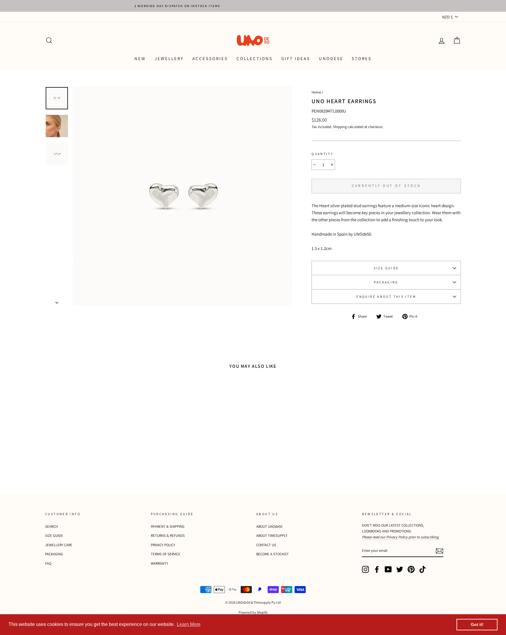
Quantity (322, 154)
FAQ (48, 563)
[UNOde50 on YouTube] (388, 569)
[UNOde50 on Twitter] (399, 569)
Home (316, 92)
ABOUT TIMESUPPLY (271, 535)
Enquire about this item (386, 296)
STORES (362, 58)
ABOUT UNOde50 (269, 526)
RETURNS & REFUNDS (168, 535)
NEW (140, 58)
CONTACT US (266, 544)
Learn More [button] (189, 624)
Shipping (340, 126)
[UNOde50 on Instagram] (365, 569)
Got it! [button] (477, 624)
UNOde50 (331, 58)
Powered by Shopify (253, 612)
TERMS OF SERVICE (165, 553)
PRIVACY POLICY (163, 544)
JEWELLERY (169, 58)
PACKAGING (386, 282)
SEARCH (51, 526)
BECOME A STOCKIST (272, 553)
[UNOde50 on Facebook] (376, 569)
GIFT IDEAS (295, 58)
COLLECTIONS (255, 58)
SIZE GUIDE (386, 268)
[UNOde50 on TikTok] (422, 569)
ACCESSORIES (210, 58)
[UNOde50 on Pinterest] (411, 569)
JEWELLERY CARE (58, 544)
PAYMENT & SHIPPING (167, 526)
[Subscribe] (439, 550)
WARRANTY (159, 563)
